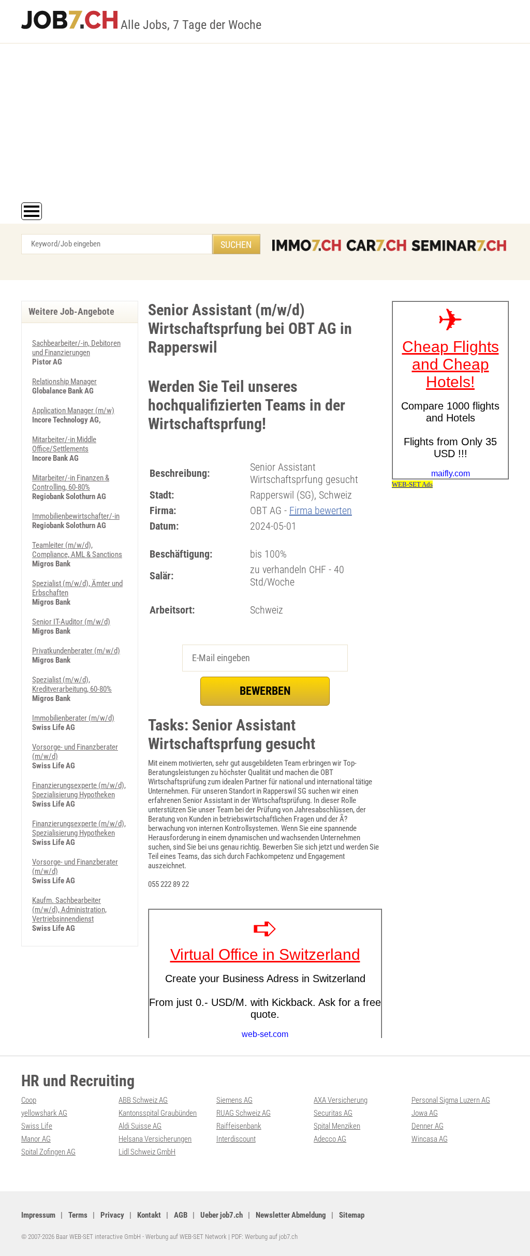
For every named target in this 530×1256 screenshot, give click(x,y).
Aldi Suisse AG (140, 1126)
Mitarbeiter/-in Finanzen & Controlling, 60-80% (70, 482)
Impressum (38, 1215)
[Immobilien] (306, 245)
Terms (77, 1215)
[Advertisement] (265, 124)
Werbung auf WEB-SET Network (186, 1236)
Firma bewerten (320, 510)
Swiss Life (36, 1126)
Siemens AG (234, 1100)
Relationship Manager (64, 381)
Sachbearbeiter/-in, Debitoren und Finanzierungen (76, 348)
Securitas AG (333, 1113)
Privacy (112, 1215)
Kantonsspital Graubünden (158, 1113)
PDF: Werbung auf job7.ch (264, 1236)
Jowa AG (424, 1113)
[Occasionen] (376, 245)
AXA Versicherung (340, 1100)
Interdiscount (236, 1139)
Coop (28, 1100)
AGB (180, 1215)
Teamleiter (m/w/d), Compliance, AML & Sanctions (77, 550)
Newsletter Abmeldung (291, 1215)
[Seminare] (458, 245)
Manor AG (36, 1139)
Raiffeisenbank (238, 1126)
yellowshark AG (44, 1113)
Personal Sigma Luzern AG (450, 1100)
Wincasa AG (429, 1139)
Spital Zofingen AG (48, 1152)
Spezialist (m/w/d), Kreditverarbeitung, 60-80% (72, 684)
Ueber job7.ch (221, 1215)
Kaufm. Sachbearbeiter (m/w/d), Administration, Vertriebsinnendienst (69, 910)
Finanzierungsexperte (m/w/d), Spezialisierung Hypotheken (79, 790)
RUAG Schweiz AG (243, 1113)
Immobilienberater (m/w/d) (73, 718)
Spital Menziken (337, 1126)
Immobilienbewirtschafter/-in (76, 516)
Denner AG (427, 1126)
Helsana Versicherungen (155, 1139)
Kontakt (149, 1215)
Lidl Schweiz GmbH (147, 1152)
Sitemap (351, 1215)
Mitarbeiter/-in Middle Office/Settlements (64, 444)
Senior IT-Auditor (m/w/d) (71, 621)
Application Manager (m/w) (73, 410)
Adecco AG (330, 1139)
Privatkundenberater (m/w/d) (76, 650)
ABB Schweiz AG (143, 1100)
